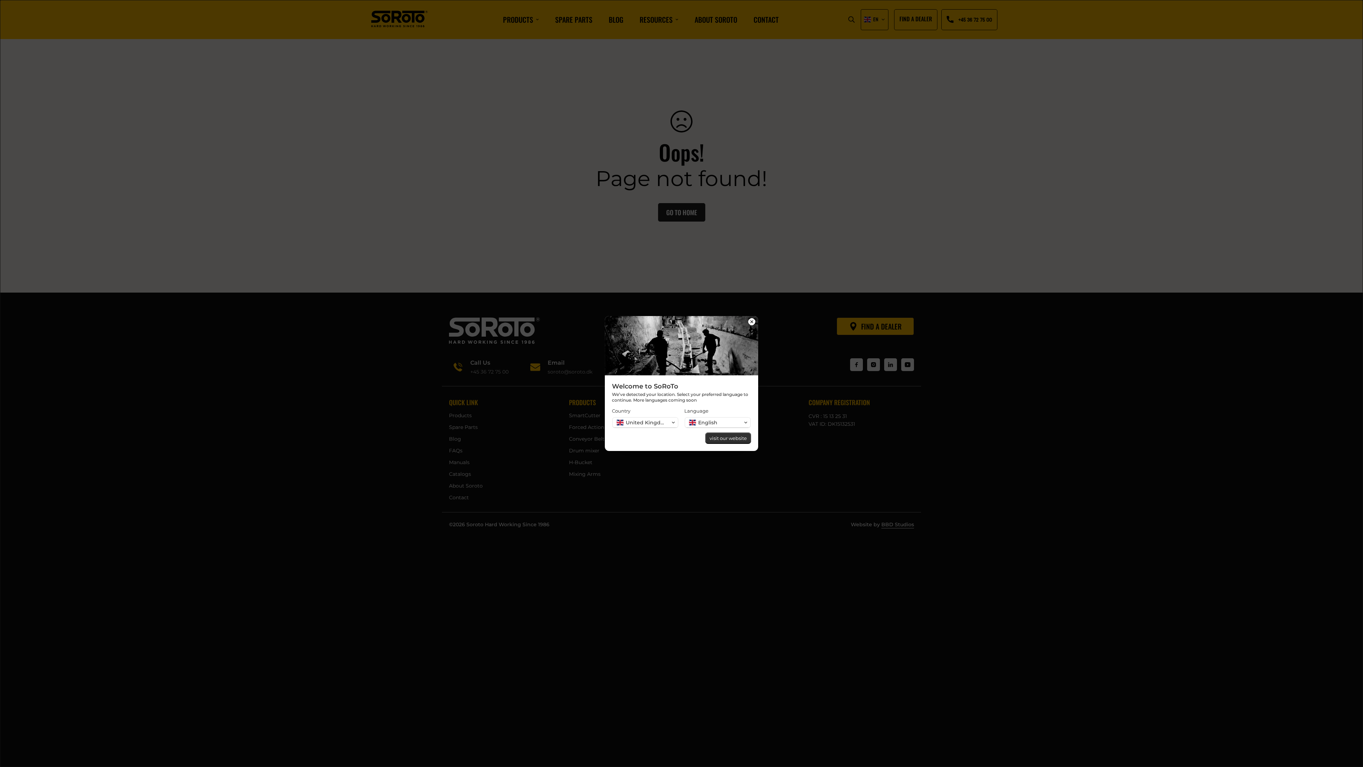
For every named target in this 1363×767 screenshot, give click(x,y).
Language (696, 411)
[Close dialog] (751, 322)
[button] (645, 422)
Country (621, 411)
